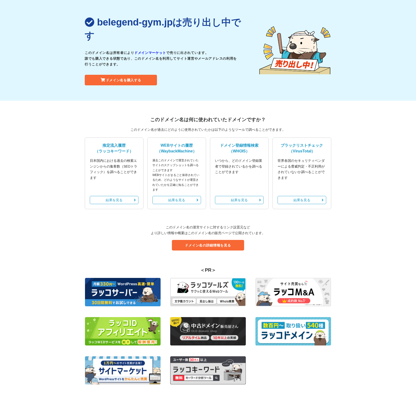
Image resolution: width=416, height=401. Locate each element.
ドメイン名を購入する (123, 80)
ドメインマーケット (150, 53)
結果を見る (114, 200)
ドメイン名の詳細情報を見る (208, 245)
